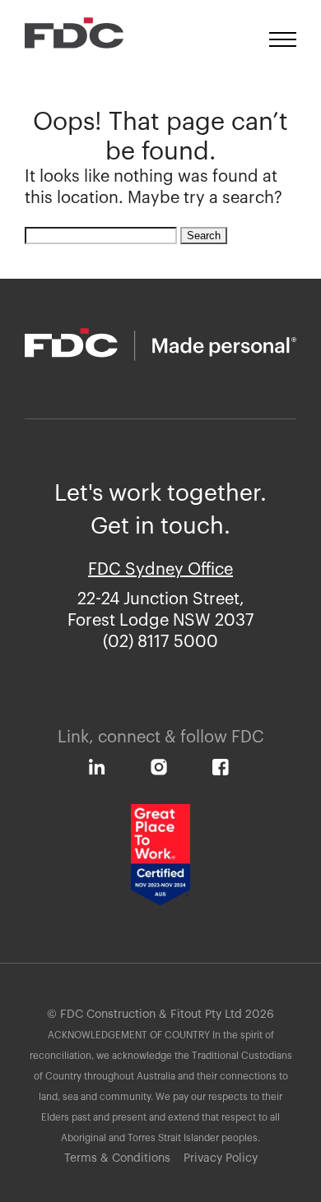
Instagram (165, 771)
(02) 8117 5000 (160, 642)
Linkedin (103, 771)
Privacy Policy (221, 1158)
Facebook (226, 771)
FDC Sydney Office (160, 570)
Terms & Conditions (117, 1158)
